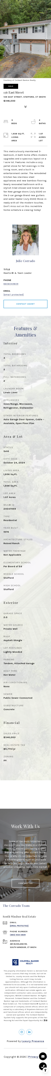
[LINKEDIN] (29, 1032)
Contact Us (25, 883)
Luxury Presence (33, 1041)
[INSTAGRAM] (22, 1032)
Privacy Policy (37, 1056)
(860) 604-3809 (18, 935)
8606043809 (11, 284)
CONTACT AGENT (25, 304)
